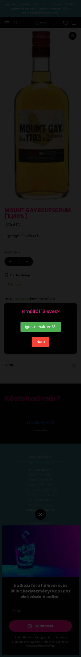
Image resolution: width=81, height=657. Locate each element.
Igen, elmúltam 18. (40, 326)
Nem (40, 341)
